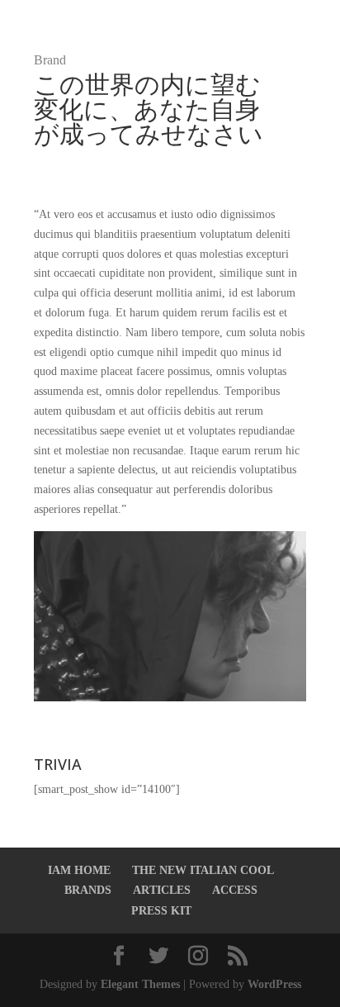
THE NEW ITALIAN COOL (203, 870)
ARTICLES (162, 890)
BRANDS (87, 890)
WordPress (274, 984)
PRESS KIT (161, 911)
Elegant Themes (140, 984)
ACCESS (234, 890)
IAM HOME (79, 870)
